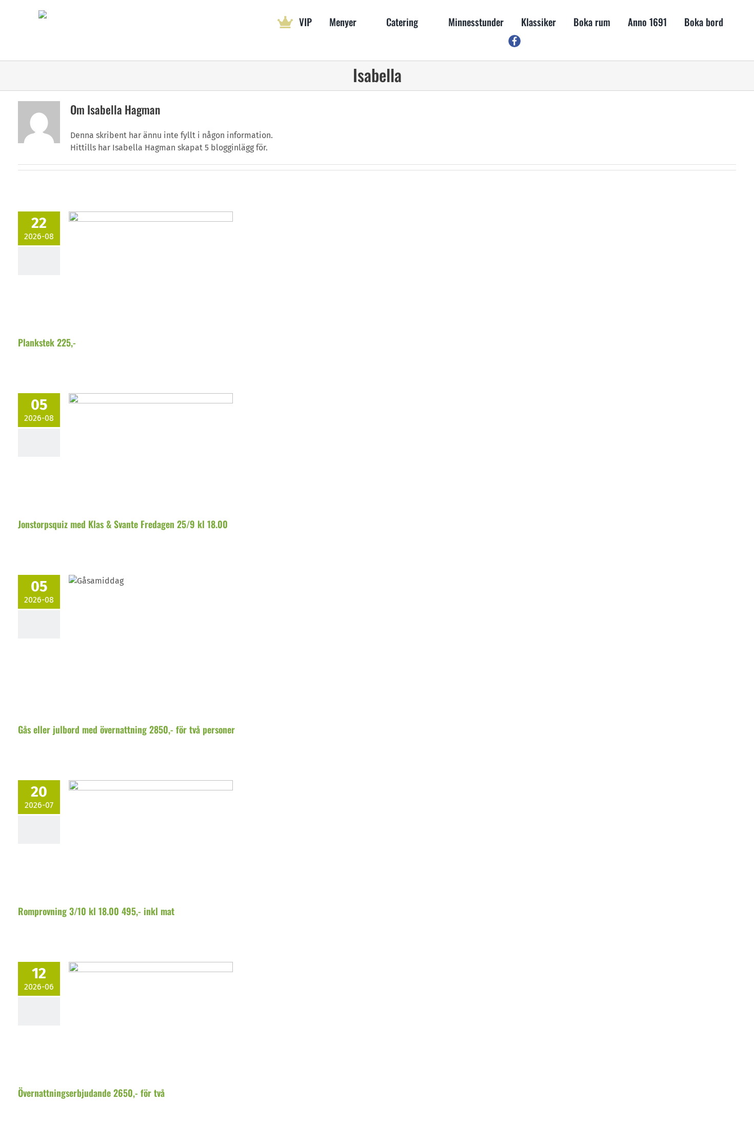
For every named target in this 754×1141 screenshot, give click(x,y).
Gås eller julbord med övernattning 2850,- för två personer (126, 729)
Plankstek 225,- (47, 342)
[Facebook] (514, 41)
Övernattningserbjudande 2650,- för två (91, 1092)
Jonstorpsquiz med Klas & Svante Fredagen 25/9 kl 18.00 (123, 524)
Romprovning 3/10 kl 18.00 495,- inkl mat (96, 911)
